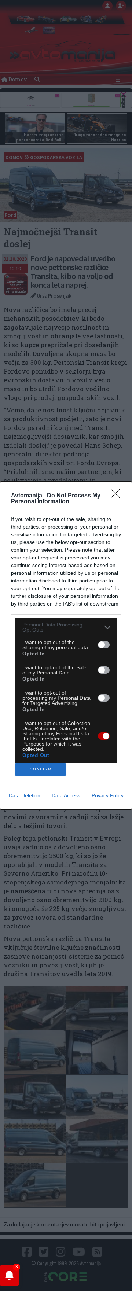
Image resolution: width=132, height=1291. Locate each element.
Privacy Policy (108, 795)
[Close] (118, 496)
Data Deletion (24, 795)
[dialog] (66, 645)
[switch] (104, 644)
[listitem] (66, 627)
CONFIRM (41, 769)
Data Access (66, 795)
